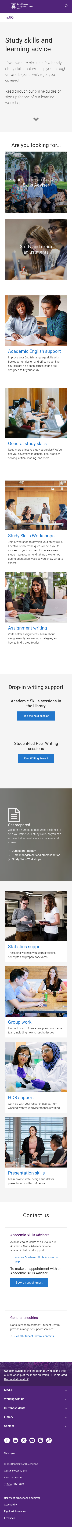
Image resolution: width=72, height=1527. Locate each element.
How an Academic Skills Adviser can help (37, 1259)
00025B (18, 1477)
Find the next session (36, 716)
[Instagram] (40, 1440)
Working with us (14, 1399)
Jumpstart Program (24, 850)
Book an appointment (29, 1282)
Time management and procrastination (36, 855)
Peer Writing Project (36, 758)
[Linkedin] (15, 1440)
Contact (9, 1426)
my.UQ (8, 17)
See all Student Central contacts (34, 1336)
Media (8, 1390)
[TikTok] (49, 1440)
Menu (5, 6)
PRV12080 (18, 1484)
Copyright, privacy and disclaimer (22, 1498)
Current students (14, 1408)
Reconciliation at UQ (16, 1379)
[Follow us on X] (24, 1440)
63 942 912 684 (18, 1470)
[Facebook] (7, 1440)
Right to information (15, 1511)
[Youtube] (32, 1440)
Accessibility (10, 1504)
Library (8, 1417)
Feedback (9, 1518)
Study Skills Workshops (26, 859)
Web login (9, 1453)
